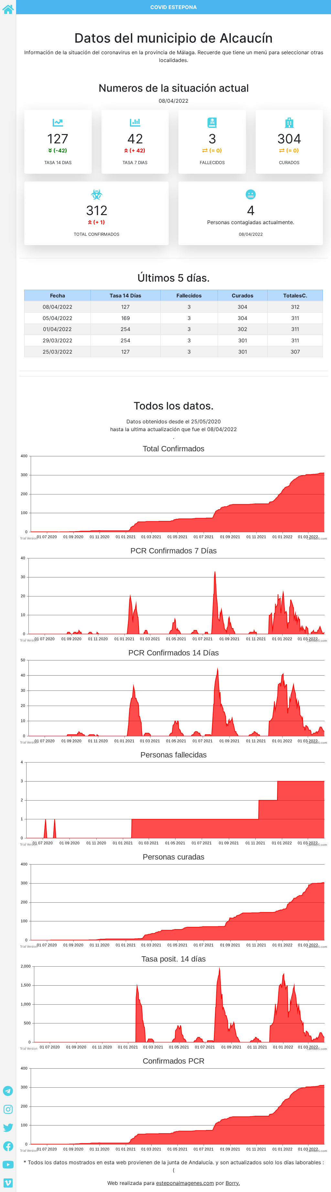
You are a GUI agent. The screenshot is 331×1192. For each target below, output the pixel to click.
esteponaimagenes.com (185, 1183)
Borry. (233, 1183)
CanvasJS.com (317, 539)
